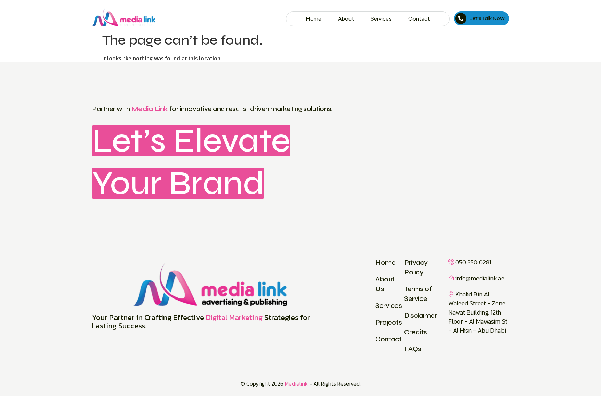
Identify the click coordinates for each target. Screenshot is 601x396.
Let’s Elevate (191, 140)
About (346, 18)
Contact (419, 18)
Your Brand (178, 183)
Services (381, 18)
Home (313, 18)
